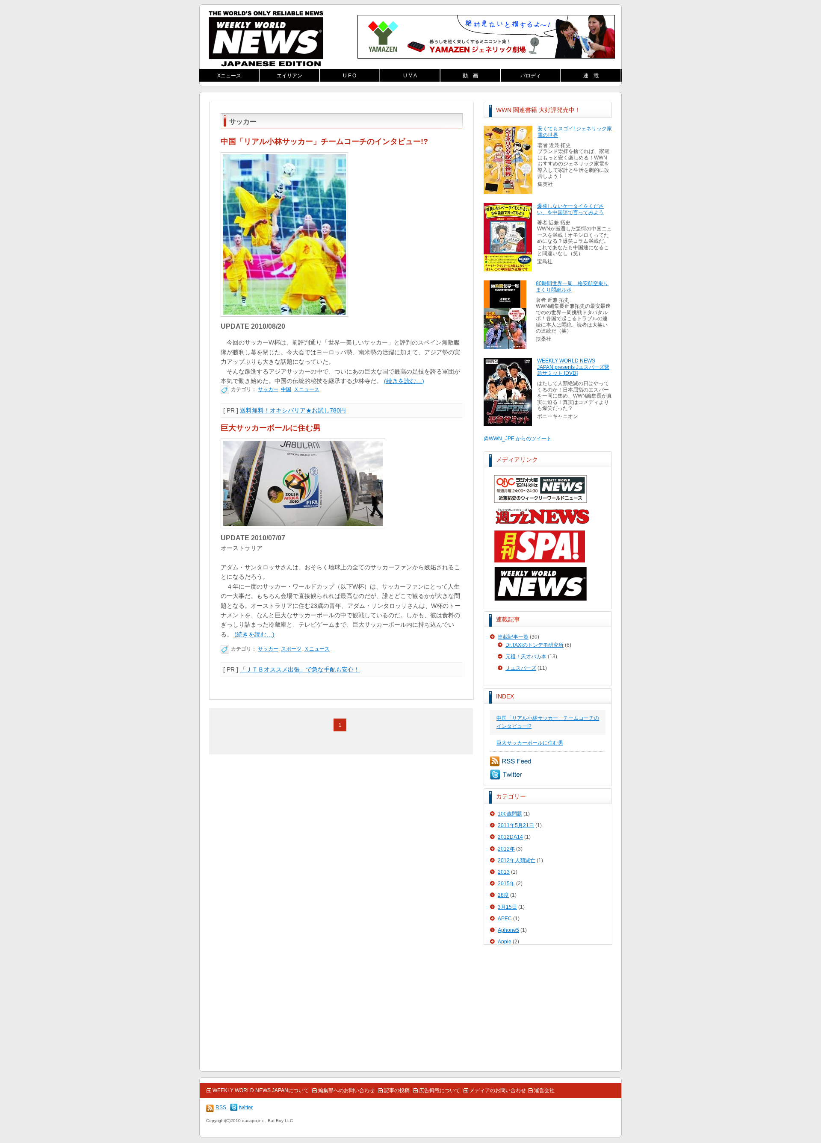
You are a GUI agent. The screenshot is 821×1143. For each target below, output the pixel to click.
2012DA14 (510, 837)
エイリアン (289, 76)
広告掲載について (439, 1090)
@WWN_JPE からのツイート (518, 439)
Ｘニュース (306, 389)
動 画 (470, 76)
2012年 (506, 849)
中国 (286, 389)
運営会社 (544, 1090)
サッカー (268, 389)
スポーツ (291, 649)
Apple (504, 942)
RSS (511, 761)
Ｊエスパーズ (520, 668)
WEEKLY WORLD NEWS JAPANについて (261, 1090)
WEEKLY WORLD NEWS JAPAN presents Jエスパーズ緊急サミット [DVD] (573, 367)
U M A (410, 76)
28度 (503, 895)
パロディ (530, 76)
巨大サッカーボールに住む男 (529, 743)
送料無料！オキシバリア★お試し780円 (293, 410)
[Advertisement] (548, 1008)
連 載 (591, 76)
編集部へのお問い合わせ (346, 1090)
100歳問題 (510, 814)
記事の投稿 (397, 1090)
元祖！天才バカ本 (525, 657)
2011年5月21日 (516, 825)
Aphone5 (508, 930)
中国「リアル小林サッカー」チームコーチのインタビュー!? (324, 141)
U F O (349, 76)
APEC (505, 919)
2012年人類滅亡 (516, 860)
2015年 (506, 884)
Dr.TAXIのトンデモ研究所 (534, 645)
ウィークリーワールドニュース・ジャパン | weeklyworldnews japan (266, 39)
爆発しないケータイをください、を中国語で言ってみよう (570, 209)
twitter (506, 774)
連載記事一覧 (513, 637)
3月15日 (507, 907)
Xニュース (229, 76)
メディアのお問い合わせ (498, 1090)
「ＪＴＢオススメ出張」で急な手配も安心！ (300, 669)
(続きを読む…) (404, 380)
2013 (504, 872)
